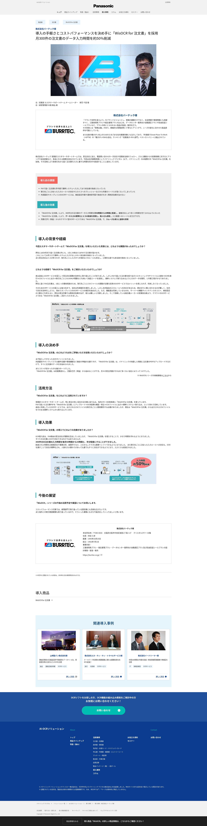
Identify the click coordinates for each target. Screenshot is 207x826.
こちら (165, 375)
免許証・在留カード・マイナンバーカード (107, 748)
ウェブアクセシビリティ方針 (108, 810)
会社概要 (39, 810)
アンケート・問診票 (100, 755)
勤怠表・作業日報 (99, 759)
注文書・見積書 (98, 741)
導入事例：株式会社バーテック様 (104, 803)
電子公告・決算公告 (50, 810)
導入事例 (88, 803)
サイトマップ (76, 810)
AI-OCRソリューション (43, 2)
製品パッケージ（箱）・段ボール (104, 766)
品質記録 (96, 762)
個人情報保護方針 (64, 810)
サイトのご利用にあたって (90, 810)
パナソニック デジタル (43, 803)
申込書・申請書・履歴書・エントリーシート (108, 752)
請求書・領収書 (98, 745)
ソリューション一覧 (59, 803)
